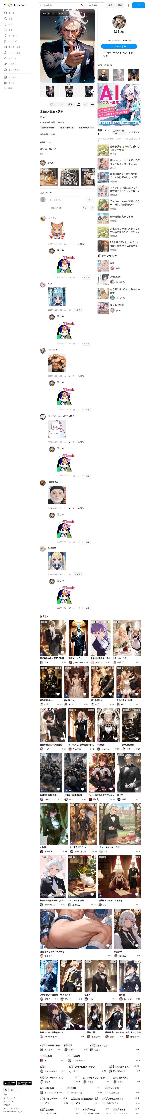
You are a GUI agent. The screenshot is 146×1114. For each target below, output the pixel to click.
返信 (82, 244)
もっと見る (132, 132)
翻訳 (41, 154)
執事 (53, 134)
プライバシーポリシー (12, 1108)
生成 (110, 5)
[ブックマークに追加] (79, 104)
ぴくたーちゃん (9, 1098)
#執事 (42, 142)
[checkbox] (49, 208)
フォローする (119, 46)
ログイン (139, 5)
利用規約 (6, 1105)
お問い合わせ (8, 1101)
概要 (5, 1094)
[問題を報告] (74, 244)
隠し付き (54, 208)
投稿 (120, 5)
